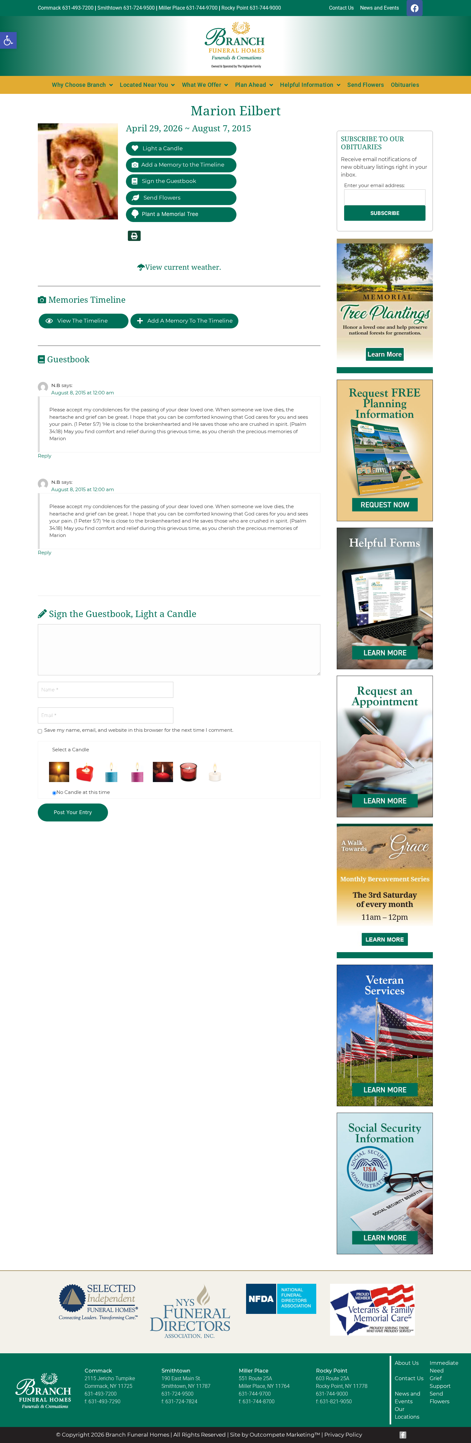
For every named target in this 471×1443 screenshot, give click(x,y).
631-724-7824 (181, 1401)
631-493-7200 (101, 1394)
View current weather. (183, 267)
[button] (8, 40)
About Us (407, 1363)
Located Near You (144, 84)
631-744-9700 (255, 1394)
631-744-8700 (259, 1401)
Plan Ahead (250, 84)
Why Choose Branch (79, 84)
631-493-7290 (104, 1401)
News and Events (407, 1398)
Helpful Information (307, 84)
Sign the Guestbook (168, 181)
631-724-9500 (177, 1394)
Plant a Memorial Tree (170, 214)
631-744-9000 (332, 1394)
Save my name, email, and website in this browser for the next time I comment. (138, 730)
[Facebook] (415, 8)
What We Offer (201, 84)
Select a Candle (70, 749)
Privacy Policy (343, 1434)
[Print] (134, 236)
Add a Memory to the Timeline (182, 164)
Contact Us (409, 1378)
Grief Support (440, 1382)
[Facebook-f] (403, 1435)
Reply (44, 456)
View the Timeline (82, 320)
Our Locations (407, 1413)
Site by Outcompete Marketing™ (275, 1434)
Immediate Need (444, 1367)
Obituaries (405, 84)
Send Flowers (365, 84)
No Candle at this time (83, 792)
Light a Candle (162, 148)
